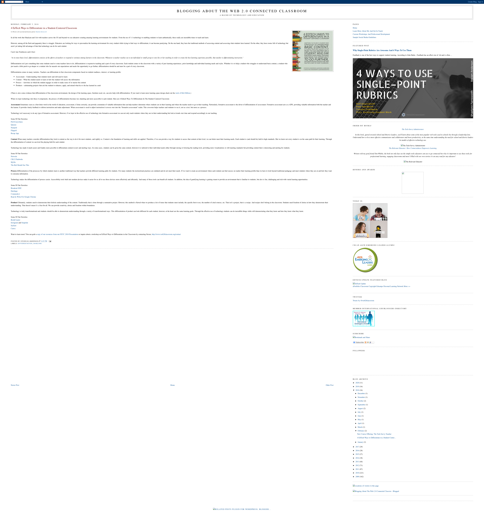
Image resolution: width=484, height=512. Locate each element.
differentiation (25, 243)
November (361, 397)
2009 (358, 476)
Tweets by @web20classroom (363, 300)
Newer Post (15, 385)
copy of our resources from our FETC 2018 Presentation (57, 234)
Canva (13, 228)
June (359, 416)
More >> (407, 286)
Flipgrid (14, 130)
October (361, 401)
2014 (358, 458)
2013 (358, 461)
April (360, 423)
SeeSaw (13, 225)
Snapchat (25, 222)
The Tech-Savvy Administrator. (413, 129)
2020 (358, 382)
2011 (358, 469)
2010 (358, 473)
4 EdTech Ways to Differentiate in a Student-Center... (376, 437)
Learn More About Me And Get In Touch (368, 31)
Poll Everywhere (17, 122)
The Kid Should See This (20, 165)
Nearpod (14, 127)
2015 (358, 454)
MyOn (13, 162)
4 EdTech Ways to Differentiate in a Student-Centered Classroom (44, 28)
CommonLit (15, 194)
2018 (358, 390)
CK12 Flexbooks (17, 159)
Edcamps (379, 286)
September (362, 404)
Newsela (14, 156)
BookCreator (15, 220)
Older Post (330, 385)
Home (172, 385)
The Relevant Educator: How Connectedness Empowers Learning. (413, 148)
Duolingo (14, 191)
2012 (358, 465)
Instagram (14, 222)
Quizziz (13, 124)
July (359, 412)
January (361, 442)
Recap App (15, 133)
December (361, 393)
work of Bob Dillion (182, 93)
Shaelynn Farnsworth (41, 32)
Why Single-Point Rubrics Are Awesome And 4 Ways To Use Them (382, 50)
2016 (358, 450)
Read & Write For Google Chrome (23, 197)
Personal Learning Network (393, 286)
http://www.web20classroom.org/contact (166, 234)
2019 (358, 386)
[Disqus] (172, 282)
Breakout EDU (16, 188)
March (360, 427)
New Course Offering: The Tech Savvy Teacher (374, 434)
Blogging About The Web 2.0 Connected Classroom (242, 10)
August (360, 408)
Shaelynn (37, 243)
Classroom (364, 286)
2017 (358, 446)
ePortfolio (356, 286)
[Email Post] (50, 241)
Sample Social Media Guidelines (364, 37)
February (361, 430)
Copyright (372, 286)
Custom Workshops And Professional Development (371, 34)
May (359, 419)
